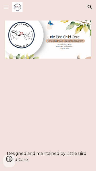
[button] (6, 7)
